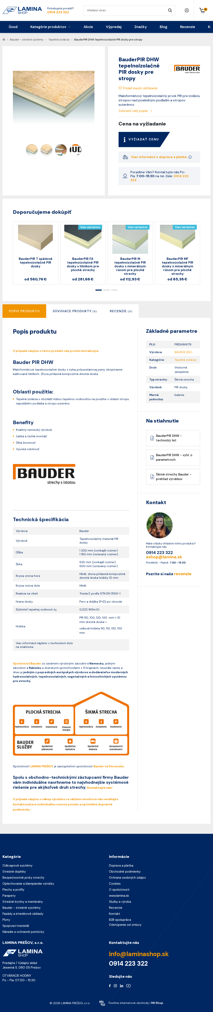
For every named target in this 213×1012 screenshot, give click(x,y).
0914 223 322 (58, 12)
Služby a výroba (120, 902)
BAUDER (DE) (183, 352)
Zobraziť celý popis (134, 111)
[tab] (74, 311)
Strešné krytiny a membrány (22, 902)
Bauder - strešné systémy (21, 908)
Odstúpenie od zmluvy (125, 925)
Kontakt (114, 914)
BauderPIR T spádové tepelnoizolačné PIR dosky (35, 262)
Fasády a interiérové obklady (22, 914)
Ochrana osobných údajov (127, 878)
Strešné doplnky (14, 872)
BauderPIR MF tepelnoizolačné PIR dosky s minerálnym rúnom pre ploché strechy (177, 266)
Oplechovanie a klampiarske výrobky (28, 884)
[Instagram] (115, 985)
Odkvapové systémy (17, 865)
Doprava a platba (121, 865)
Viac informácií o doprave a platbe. (159, 157)
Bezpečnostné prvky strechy (23, 878)
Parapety (9, 896)
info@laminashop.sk (139, 954)
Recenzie (115, 908)
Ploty (6, 920)
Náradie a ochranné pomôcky (23, 932)
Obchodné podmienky (125, 872)
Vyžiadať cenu (144, 139)
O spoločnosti (119, 890)
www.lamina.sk (119, 896)
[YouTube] (128, 985)
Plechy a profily (13, 890)
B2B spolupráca (120, 920)
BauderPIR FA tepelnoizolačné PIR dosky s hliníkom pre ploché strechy (83, 264)
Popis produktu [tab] (24, 311)
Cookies (115, 884)
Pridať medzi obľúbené (140, 88)
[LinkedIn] (121, 985)
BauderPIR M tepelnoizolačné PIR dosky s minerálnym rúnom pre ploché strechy (130, 266)
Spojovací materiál (15, 926)
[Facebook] (110, 985)
